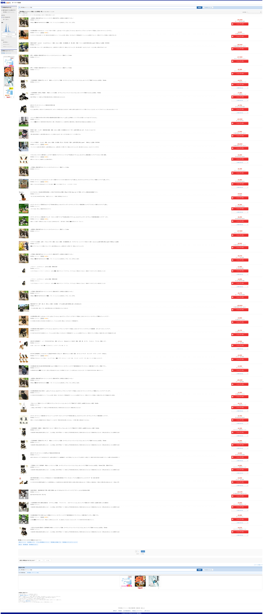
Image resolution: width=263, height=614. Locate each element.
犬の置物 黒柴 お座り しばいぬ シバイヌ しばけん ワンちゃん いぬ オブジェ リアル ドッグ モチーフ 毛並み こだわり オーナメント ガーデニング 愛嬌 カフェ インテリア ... (69, 316)
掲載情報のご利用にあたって (25, 595)
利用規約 (120, 610)
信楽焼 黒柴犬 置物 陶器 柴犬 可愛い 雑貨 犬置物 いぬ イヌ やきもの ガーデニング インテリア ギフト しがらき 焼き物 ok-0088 (60, 490)
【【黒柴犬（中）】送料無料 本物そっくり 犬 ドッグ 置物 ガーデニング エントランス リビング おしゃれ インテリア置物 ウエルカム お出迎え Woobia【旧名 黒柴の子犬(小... (71, 465)
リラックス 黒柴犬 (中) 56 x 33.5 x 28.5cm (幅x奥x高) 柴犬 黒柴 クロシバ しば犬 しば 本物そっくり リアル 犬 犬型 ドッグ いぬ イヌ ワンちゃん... (63, 117)
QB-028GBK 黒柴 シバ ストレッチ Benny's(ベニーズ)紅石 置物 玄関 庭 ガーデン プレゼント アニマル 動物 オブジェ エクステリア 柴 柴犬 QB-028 (64, 477)
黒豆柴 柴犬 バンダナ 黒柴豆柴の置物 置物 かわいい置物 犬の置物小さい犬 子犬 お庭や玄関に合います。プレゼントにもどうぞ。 (63, 130)
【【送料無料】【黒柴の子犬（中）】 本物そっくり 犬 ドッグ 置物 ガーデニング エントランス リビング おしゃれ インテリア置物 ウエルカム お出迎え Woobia (68, 440)
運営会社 (115, 610)
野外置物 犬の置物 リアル (56, 542)
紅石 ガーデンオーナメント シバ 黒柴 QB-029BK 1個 (42, 105)
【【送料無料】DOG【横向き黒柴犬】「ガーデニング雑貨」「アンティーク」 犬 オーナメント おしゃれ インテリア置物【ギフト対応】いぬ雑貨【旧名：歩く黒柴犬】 (69, 502)
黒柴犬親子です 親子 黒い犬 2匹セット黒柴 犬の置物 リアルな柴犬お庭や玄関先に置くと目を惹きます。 (56, 303)
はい (40, 560)
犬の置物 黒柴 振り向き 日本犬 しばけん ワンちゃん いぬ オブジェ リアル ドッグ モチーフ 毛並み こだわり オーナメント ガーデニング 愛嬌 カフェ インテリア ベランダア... (70, 390)
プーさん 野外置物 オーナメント (42, 542)
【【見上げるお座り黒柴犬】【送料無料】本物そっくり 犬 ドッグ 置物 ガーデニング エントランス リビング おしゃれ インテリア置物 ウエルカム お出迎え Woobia (68, 527)
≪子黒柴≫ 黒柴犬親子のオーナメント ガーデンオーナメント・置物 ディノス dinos (52, 67)
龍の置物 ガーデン (31, 542)
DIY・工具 (6, 19)
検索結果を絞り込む (208, 7)
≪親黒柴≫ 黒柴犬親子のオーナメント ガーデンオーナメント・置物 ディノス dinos (52, 55)
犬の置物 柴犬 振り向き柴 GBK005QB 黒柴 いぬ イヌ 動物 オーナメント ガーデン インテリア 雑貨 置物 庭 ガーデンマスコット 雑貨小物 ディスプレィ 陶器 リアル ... (68, 366)
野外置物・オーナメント (8, 12)
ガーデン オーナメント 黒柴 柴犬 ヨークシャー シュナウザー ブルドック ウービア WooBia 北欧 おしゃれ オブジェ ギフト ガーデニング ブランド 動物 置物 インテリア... (69, 415)
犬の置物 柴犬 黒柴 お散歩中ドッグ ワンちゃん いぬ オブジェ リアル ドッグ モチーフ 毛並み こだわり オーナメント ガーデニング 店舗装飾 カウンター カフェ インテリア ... (70, 328)
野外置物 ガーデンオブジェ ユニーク (70, 542)
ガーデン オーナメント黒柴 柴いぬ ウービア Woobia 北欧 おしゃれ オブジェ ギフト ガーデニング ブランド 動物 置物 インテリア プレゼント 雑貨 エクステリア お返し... (69, 204)
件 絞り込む (9, 36)
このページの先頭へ (257, 564)
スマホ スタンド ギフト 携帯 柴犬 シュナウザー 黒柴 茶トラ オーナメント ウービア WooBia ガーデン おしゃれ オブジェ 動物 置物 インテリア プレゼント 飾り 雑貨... (68, 154)
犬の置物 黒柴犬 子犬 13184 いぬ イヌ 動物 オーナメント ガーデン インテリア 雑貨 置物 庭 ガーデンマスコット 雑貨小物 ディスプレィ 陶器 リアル (64, 515)
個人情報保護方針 (127, 610)
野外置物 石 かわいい (33, 544)
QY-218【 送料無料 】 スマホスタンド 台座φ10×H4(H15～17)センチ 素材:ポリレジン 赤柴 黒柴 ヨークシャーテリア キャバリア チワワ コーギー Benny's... (68, 353)
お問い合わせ (147, 610)
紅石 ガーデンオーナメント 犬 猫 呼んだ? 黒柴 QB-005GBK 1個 (45, 453)
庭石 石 (20, 544)
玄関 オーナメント (22, 542)
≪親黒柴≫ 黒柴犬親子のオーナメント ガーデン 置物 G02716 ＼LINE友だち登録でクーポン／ (52, 18)
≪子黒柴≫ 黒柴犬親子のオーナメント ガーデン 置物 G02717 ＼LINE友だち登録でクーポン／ (52, 254)
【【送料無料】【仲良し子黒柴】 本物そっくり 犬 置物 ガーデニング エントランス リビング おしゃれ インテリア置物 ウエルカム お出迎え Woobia (65, 92)
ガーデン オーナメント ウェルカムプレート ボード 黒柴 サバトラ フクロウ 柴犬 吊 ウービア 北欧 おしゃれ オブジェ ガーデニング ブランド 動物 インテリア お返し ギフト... (70, 179)
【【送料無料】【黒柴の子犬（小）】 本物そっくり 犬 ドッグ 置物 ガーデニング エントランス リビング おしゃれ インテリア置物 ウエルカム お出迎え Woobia (68, 80)
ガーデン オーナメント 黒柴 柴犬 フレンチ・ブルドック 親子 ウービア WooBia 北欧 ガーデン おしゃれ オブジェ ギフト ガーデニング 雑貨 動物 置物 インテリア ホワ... (69, 217)
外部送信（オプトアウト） (137, 610)
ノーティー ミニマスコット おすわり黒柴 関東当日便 (43, 266)
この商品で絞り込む (239, 100)
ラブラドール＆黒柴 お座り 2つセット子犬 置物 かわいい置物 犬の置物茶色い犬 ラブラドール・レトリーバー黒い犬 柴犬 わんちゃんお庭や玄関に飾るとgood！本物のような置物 (74, 241)
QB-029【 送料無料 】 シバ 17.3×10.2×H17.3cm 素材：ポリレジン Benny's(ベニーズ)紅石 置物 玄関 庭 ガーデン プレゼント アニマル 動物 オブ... (68, 341)
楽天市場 (5, 42)
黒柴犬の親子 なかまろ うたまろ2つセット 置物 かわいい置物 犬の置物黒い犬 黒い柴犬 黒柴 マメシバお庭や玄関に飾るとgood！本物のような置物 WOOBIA (69, 43)
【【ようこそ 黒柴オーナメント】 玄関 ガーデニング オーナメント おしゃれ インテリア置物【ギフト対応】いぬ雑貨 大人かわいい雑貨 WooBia (64, 403)
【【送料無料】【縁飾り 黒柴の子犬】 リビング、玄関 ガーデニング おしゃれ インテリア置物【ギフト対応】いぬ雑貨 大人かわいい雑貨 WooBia (64, 428)
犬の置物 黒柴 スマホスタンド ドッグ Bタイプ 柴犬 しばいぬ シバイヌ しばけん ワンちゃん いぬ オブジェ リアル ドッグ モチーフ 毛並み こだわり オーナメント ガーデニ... (71, 30)
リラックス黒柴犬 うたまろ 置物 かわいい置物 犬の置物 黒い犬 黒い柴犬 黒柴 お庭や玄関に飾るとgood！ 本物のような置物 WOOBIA (65, 142)
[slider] (2, 32)
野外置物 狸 (25, 544)
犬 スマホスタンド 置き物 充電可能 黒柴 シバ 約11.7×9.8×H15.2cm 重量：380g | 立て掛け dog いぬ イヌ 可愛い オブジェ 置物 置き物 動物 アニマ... (64, 192)
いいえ (47, 560)
